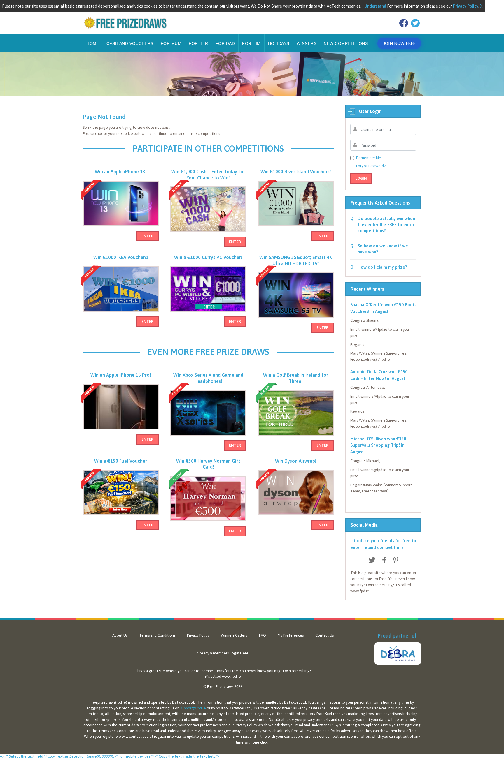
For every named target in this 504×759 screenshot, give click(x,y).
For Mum (171, 43)
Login (361, 178)
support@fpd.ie (193, 708)
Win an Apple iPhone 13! (120, 171)
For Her (198, 43)
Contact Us (324, 635)
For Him (251, 43)
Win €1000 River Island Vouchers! (295, 171)
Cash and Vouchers (129, 43)
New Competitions (346, 43)
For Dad (225, 43)
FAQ (262, 635)
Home (92, 43)
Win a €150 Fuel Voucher (120, 461)
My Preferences (291, 635)
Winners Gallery (234, 635)
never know (256, 671)
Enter (147, 236)
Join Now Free (399, 43)
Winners (307, 43)
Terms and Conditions (157, 635)
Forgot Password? (371, 166)
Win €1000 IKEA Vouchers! (120, 257)
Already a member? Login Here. (222, 653)
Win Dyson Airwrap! (295, 461)
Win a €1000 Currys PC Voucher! (208, 257)
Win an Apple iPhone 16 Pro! (120, 375)
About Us (119, 635)
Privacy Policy (198, 635)
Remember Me (368, 158)
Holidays (278, 43)
